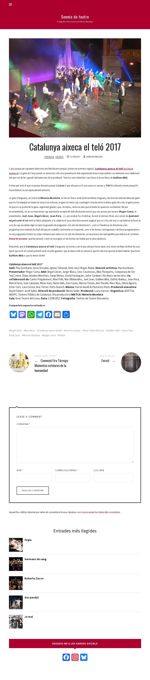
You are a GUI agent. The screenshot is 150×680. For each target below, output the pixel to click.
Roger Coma (49, 335)
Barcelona (30, 330)
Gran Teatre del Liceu (94, 330)
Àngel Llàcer (16, 330)
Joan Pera (128, 330)
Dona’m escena (18, 238)
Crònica (49, 156)
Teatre (62, 335)
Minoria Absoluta (31, 335)
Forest (108, 362)
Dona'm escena (72, 330)
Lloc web (99, 470)
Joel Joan (15, 335)
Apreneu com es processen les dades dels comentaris (94, 512)
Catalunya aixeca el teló (50, 330)
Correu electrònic (67, 470)
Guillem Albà (113, 330)
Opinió (59, 156)
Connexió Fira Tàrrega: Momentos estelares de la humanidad (42, 364)
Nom (20, 470)
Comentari (23, 424)
